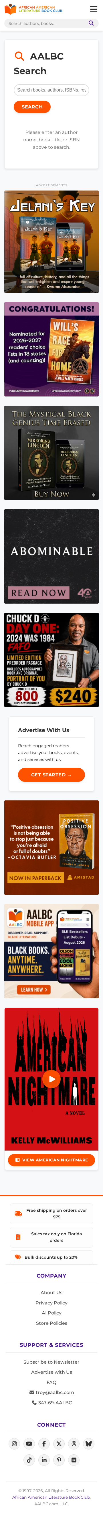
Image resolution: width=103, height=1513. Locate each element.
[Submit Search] (90, 23)
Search (32, 107)
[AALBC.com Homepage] (33, 9)
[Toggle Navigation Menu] (93, 9)
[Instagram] (14, 1443)
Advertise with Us (51, 1372)
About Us (51, 1292)
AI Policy (52, 1313)
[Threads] (74, 1443)
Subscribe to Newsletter (51, 1362)
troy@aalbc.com (54, 1392)
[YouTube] (29, 1443)
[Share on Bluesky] (88, 1443)
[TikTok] (29, 1460)
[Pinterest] (59, 1460)
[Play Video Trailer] (51, 1079)
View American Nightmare (55, 1160)
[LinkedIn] (44, 1460)
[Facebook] (44, 1443)
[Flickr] (74, 1460)
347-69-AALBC (54, 1402)
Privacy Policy (51, 1303)
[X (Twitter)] (59, 1443)
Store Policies (51, 1323)
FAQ (51, 1382)
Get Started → (51, 775)
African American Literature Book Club (51, 1497)
